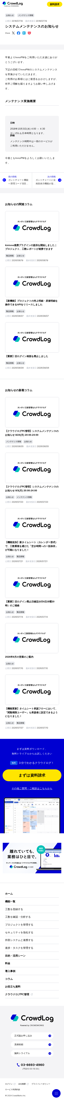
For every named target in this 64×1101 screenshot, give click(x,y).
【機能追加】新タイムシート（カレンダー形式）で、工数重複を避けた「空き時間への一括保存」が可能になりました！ (31, 546)
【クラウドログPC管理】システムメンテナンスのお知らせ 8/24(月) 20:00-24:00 (32, 433)
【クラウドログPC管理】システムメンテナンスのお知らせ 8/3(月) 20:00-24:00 (32, 488)
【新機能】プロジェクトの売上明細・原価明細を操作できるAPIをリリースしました (31, 302)
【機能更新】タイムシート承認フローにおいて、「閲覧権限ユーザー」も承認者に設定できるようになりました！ (31, 712)
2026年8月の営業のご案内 (19, 656)
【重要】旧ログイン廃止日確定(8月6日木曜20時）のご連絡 (29, 603)
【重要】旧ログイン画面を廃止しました (26, 356)
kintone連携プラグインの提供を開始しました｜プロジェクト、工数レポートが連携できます (31, 247)
